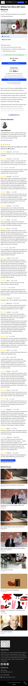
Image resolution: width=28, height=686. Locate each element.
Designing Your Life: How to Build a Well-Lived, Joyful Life (12, 505)
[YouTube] (2, 664)
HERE (20, 88)
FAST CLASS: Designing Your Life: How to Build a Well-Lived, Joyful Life (13, 548)
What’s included (17, 83)
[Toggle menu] (26, 2)
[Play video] (14, 26)
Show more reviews (7, 460)
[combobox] (11, 2)
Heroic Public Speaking (6, 631)
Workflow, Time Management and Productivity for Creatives (13, 610)
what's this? (21, 55)
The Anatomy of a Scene (7, 570)
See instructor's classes (6, 140)
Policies (14, 684)
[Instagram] (7, 664)
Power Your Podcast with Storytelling (10, 590)
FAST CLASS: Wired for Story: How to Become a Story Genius (13, 527)
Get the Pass (21, 2)
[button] (25, 683)
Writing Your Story (6, 39)
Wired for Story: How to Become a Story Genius (12, 485)
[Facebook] (5, 664)
